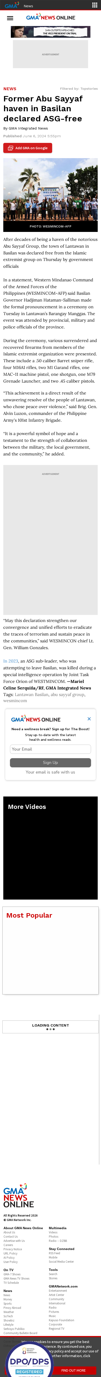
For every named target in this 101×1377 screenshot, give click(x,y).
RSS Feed (54, 1253)
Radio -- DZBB (58, 1241)
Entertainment (58, 1291)
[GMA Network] (12, 4)
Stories (53, 1278)
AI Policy (9, 1258)
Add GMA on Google (28, 148)
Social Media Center (61, 1262)
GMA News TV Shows (16, 1278)
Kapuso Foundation (61, 1320)
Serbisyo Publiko (14, 1329)
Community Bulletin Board (20, 1333)
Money (8, 1299)
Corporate (55, 1324)
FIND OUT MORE (74, 1370)
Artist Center (56, 1295)
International (57, 1303)
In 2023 (10, 661)
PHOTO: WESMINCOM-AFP (50, 226)
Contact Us (11, 1237)
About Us (9, 1232)
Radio (53, 1308)
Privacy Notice (13, 1249)
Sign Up (50, 762)
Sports (8, 1304)
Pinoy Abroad (12, 1308)
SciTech (8, 1316)
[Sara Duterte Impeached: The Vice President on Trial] (50, 32)
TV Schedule (11, 1283)
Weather (9, 1312)
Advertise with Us (14, 1241)
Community (56, 1299)
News (28, 6)
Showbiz (9, 1320)
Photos (53, 1237)
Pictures (54, 1312)
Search (53, 1274)
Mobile (53, 1257)
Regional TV (56, 1329)
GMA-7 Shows (12, 1274)
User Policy (11, 1262)
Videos (53, 1232)
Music (52, 1316)
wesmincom (15, 700)
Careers (8, 1245)
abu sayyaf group (67, 694)
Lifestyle (8, 1325)
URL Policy (10, 1253)
